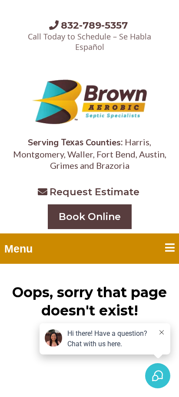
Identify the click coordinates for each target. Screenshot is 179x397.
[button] (170, 248)
